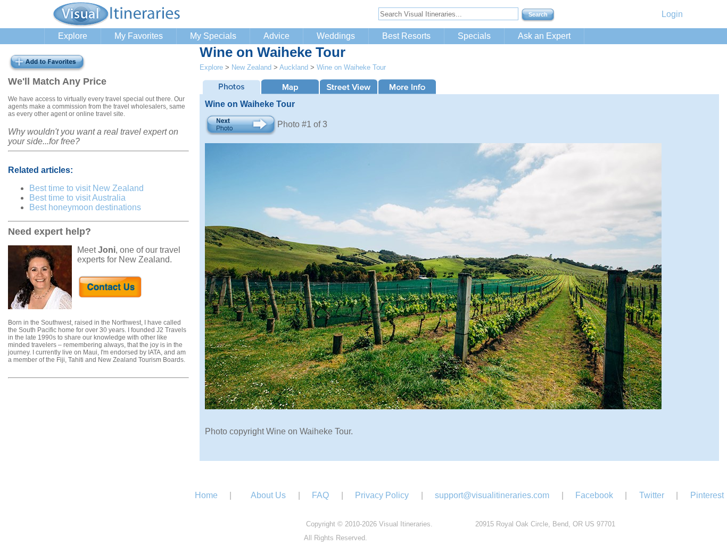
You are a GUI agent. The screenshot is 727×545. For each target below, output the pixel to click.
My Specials (213, 35)
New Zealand (251, 67)
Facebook (594, 495)
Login (672, 14)
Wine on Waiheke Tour (351, 67)
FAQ (320, 495)
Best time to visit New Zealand (86, 188)
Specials (474, 35)
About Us (268, 495)
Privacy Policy (382, 495)
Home (206, 495)
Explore (72, 35)
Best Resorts (406, 35)
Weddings (336, 35)
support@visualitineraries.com (492, 495)
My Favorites (138, 35)
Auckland (293, 67)
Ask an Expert (544, 35)
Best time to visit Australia (77, 197)
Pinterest (707, 495)
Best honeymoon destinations (85, 207)
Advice (276, 35)
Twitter (651, 495)
